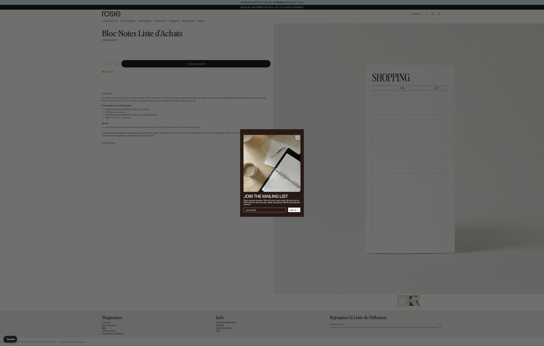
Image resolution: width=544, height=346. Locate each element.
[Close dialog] (297, 137)
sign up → (294, 210)
